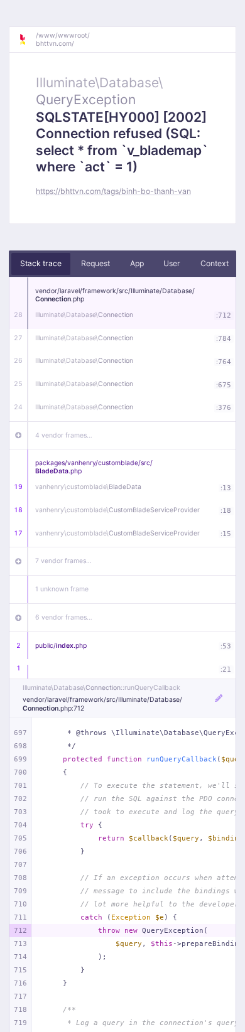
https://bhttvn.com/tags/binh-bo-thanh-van (113, 191)
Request (95, 263)
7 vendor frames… (63, 561)
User (171, 263)
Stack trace (41, 263)
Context (214, 263)
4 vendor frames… (63, 435)
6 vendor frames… (63, 617)
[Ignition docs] (27, 39)
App (137, 263)
